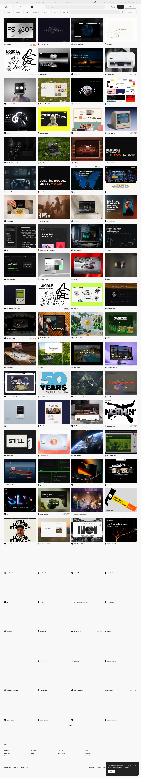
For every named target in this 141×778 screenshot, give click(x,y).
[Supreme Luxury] (87, 353)
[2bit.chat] (121, 442)
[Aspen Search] (54, 265)
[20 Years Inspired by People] (87, 617)
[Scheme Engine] (87, 500)
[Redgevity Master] (87, 149)
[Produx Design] (54, 500)
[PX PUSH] (121, 119)
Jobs (36, 7)
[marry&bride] (54, 706)
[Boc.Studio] (121, 383)
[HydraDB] (121, 530)
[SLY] (20, 500)
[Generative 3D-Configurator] (121, 294)
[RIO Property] (121, 353)
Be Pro (120, 7)
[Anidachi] (20, 735)
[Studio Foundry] (54, 149)
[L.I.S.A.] (20, 90)
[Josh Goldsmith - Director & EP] (121, 265)
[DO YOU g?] (87, 90)
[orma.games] (20, 294)
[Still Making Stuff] (20, 530)
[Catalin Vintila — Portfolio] (121, 149)
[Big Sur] (54, 765)
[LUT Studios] (20, 353)
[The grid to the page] (121, 236)
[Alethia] (121, 735)
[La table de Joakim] (20, 207)
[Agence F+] (20, 617)
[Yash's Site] (87, 559)
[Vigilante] (20, 765)
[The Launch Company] (20, 676)
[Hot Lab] (54, 735)
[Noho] (54, 90)
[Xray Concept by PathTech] (54, 647)
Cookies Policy (126, 767)
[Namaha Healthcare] (54, 588)
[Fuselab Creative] (20, 178)
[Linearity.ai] (87, 471)
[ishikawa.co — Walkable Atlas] (121, 30)
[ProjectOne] (87, 294)
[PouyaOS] (121, 588)
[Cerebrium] (20, 706)
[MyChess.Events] (121, 178)
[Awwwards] (6, 7)
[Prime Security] (54, 119)
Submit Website (131, 7)
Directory (22, 7)
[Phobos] (87, 647)
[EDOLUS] (87, 442)
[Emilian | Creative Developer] (54, 559)
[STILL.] (20, 442)
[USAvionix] (87, 383)
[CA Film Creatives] (54, 207)
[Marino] (87, 735)
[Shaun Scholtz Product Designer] (121, 207)
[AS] (20, 647)
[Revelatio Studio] (20, 324)
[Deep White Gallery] (54, 60)
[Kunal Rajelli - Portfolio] (87, 60)
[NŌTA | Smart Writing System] (121, 617)
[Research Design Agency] (87, 706)
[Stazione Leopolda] (121, 647)
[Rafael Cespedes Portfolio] (20, 236)
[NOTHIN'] (121, 412)
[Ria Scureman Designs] (87, 178)
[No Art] (121, 676)
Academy (29, 7)
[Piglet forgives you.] (20, 559)
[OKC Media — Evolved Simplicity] (54, 236)
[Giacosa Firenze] (121, 706)
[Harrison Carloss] (20, 383)
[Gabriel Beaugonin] (54, 530)
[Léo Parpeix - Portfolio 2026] (87, 324)
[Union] (87, 530)
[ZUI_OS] (54, 471)
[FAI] (87, 207)
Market (41, 7)
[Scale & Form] (20, 119)
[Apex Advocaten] (54, 412)
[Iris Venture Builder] (54, 442)
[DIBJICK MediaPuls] (87, 588)
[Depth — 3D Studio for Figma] (54, 676)
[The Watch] (20, 30)
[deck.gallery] (121, 90)
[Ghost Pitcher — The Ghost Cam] (87, 236)
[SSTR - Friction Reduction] (121, 60)
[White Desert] (121, 559)
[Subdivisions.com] (20, 265)
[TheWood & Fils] (121, 324)
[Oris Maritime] (20, 471)
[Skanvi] (87, 119)
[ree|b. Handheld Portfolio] (20, 412)
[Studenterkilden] (54, 353)
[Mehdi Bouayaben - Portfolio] (54, 178)
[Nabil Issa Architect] (20, 149)
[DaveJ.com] (54, 383)
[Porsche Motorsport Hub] (87, 265)
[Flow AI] (54, 617)
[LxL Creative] (54, 324)
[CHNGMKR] (87, 30)
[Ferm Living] (87, 412)
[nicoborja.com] (54, 30)
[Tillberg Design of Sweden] (87, 676)
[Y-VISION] (121, 471)
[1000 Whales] (20, 588)
